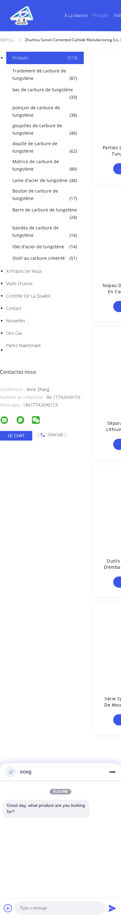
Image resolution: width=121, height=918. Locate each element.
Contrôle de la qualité (28, 296)
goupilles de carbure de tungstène (44, 129)
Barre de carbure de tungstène (44, 213)
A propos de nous (24, 271)
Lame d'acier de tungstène (44, 180)
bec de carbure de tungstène (44, 93)
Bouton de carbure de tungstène (44, 194)
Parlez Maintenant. (24, 345)
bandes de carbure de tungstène (44, 231)
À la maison (76, 15)
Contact (13, 308)
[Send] (112, 908)
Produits (101, 15)
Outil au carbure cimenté (44, 258)
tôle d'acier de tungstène (44, 247)
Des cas (14, 333)
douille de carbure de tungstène (44, 147)
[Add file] (8, 908)
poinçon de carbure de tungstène (44, 111)
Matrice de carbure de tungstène (44, 165)
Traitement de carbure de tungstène (44, 74)
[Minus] (112, 772)
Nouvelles (15, 321)
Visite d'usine (19, 283)
